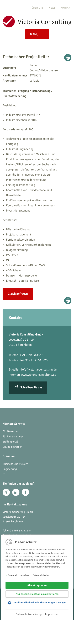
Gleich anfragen (18, 293)
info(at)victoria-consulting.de (38, 369)
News (52, 7)
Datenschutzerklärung (29, 614)
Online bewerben (12, 446)
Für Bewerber (10, 431)
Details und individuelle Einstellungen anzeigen (39, 602)
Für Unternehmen (13, 436)
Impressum (51, 614)
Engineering (10, 469)
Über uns (37, 7)
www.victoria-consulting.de (38, 375)
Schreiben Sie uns (31, 387)
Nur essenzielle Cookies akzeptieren (37, 594)
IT (4, 474)
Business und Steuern (15, 464)
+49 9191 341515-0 (19, 530)
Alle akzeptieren (37, 585)
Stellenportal (10, 441)
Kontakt (66, 7)
